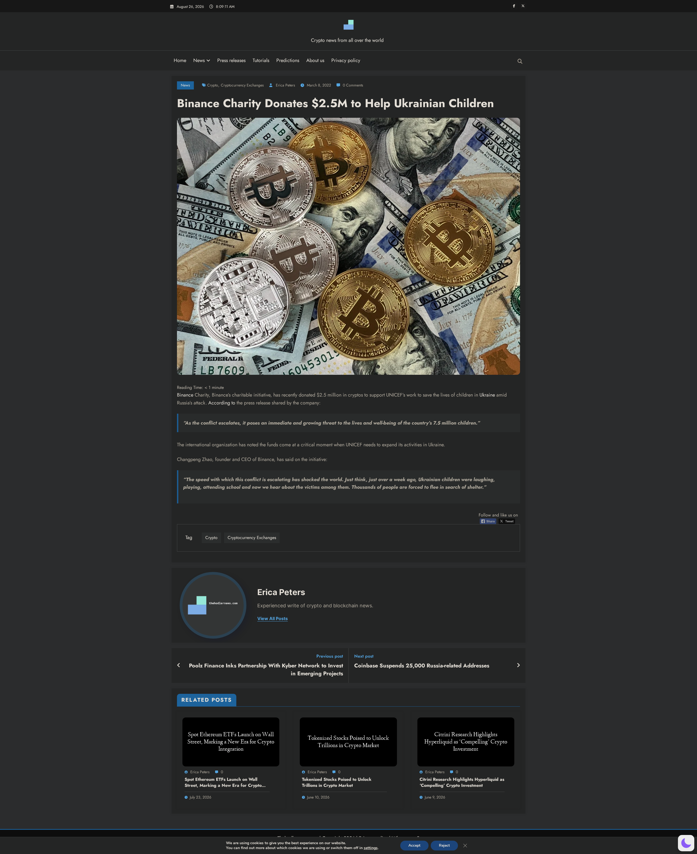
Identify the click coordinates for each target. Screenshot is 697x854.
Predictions (287, 60)
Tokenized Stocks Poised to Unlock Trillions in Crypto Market (336, 782)
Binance (185, 394)
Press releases (231, 60)
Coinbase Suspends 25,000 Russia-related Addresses (421, 666)
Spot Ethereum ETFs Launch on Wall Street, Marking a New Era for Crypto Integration (223, 782)
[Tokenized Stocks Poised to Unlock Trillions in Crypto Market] (348, 741)
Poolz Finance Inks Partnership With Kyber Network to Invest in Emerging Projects (266, 669)
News (199, 60)
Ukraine (487, 394)
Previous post (329, 656)
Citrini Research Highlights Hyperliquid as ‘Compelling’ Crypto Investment (462, 782)
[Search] (520, 61)
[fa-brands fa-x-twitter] (523, 6)
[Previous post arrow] (179, 665)
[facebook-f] (514, 6)
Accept (414, 845)
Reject (444, 845)
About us (315, 60)
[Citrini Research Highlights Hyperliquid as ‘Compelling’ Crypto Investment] (465, 741)
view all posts (272, 618)
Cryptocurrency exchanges (242, 85)
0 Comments (353, 85)
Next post (364, 656)
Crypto (212, 85)
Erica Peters (285, 85)
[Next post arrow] (518, 665)
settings (371, 848)
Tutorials (261, 60)
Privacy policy (345, 60)
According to (221, 402)
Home (180, 60)
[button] (686, 843)
